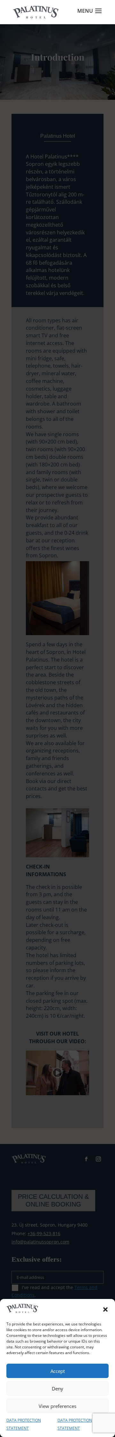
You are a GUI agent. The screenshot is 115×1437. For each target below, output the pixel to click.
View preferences (57, 1406)
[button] (105, 1309)
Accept (57, 1371)
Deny (57, 1388)
